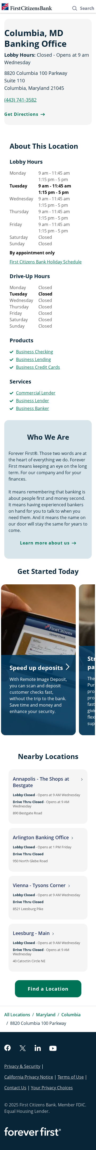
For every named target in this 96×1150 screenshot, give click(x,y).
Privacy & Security (22, 1066)
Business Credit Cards (38, 367)
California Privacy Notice (28, 1077)
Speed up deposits (36, 668)
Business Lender (32, 401)
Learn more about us (45, 543)
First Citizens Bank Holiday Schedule (46, 262)
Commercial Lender (35, 393)
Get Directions (21, 114)
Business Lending (33, 359)
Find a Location (48, 989)
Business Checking (34, 352)
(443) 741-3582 (20, 100)
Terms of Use (71, 1077)
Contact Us (15, 1088)
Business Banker (32, 408)
